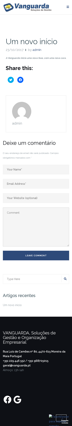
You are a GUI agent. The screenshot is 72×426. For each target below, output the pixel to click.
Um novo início (31, 41)
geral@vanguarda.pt (17, 365)
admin (36, 50)
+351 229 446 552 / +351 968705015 (25, 360)
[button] (27, 7)
